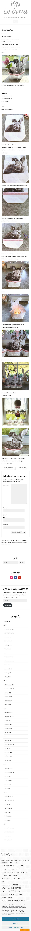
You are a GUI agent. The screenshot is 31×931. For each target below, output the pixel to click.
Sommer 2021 (8, 669)
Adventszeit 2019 (9, 716)
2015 (4, 824)
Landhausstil (9, 891)
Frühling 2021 (8, 673)
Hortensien (22, 881)
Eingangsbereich (7, 872)
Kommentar (6, 485)
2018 (4, 736)
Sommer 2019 (8, 724)
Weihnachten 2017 (9, 768)
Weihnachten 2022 (9, 629)
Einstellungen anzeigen (15, 927)
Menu (15, 21)
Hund (8, 885)
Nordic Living (7, 898)
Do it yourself (9, 869)
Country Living (8, 866)
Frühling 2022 (8, 645)
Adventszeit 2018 (9, 744)
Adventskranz (19, 860)
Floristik (24, 872)
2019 (4, 708)
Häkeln (15, 884)
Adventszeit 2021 (9, 661)
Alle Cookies (15, 919)
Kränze (4, 888)
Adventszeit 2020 (9, 688)
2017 (4, 764)
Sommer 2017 (8, 780)
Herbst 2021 (8, 665)
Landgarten (16, 888)
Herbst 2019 (8, 720)
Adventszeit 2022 (9, 633)
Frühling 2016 (8, 816)
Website (5, 524)
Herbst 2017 (8, 776)
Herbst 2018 (8, 748)
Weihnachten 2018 (9, 740)
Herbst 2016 (8, 804)
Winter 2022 (8, 649)
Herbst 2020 (8, 692)
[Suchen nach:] (11, 562)
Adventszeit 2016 (9, 800)
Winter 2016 (8, 820)
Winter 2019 (8, 732)
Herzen (23, 879)
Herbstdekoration (11, 878)
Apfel (27, 860)
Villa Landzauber (15, 8)
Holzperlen (10, 882)
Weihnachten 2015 (9, 828)
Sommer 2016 (8, 808)
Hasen (15, 875)
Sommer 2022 (8, 641)
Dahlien (17, 866)
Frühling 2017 (8, 784)
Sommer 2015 (8, 840)
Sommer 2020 (8, 696)
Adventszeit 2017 (9, 772)
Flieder (16, 872)
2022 (4, 625)
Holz (3, 882)
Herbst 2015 (8, 836)
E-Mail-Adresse (6, 516)
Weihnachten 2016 (9, 796)
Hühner (22, 885)
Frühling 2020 (8, 700)
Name (5, 508)
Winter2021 (8, 677)
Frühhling (6, 875)
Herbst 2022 (8, 637)
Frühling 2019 (8, 728)
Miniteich (20, 891)
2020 (4, 681)
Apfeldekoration (7, 862)
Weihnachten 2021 (9, 657)
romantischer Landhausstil (15, 900)
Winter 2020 (8, 704)
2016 (4, 792)
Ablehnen (15, 923)
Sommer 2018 (8, 752)
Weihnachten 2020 (9, 685)
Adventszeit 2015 (9, 832)
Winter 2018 (8, 760)
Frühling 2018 (8, 756)
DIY (23, 865)
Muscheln (4, 895)
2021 (4, 653)
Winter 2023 (6, 621)
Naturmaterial (15, 894)
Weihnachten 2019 (9, 712)
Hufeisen (3, 885)
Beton (15, 862)
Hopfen (16, 881)
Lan (9, 888)
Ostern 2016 (8, 812)
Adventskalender (7, 860)
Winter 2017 (8, 788)
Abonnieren (8, 605)
